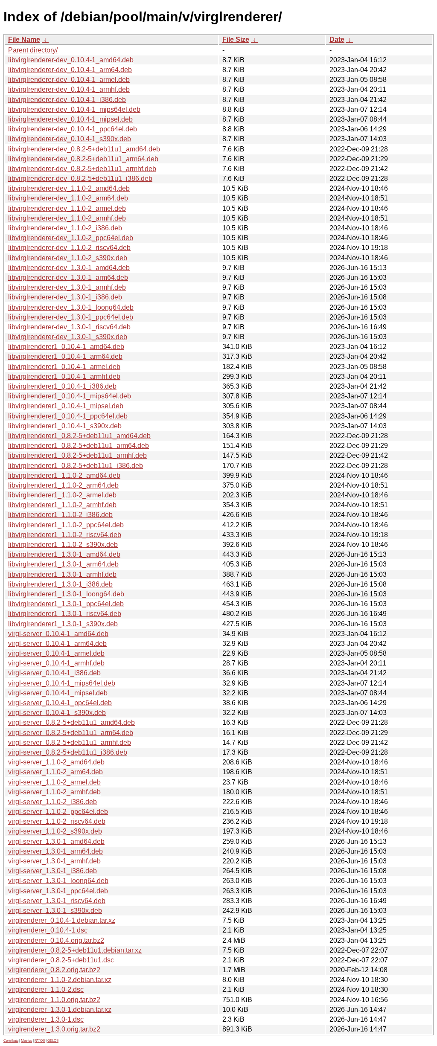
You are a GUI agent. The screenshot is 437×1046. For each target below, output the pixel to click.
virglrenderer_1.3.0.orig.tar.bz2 (54, 1029)
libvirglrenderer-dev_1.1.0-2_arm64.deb (68, 198)
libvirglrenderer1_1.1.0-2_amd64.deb (64, 475)
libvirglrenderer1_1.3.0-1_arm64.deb (63, 564)
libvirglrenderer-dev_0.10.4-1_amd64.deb (71, 60)
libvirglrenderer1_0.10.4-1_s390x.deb (65, 426)
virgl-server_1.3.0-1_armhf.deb (54, 861)
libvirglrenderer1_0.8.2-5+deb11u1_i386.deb (75, 465)
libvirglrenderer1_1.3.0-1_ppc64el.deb (66, 603)
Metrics (26, 1041)
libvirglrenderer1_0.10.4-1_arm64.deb (65, 356)
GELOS (52, 1041)
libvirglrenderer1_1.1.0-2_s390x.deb (63, 544)
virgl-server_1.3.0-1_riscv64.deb (56, 900)
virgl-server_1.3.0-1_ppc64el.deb (58, 891)
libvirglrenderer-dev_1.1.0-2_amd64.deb (69, 188)
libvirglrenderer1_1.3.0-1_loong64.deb (66, 594)
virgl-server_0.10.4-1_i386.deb (54, 673)
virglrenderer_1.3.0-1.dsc (46, 1019)
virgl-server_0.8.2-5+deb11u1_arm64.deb (70, 732)
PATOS (40, 1041)
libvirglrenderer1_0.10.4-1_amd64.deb (66, 346)
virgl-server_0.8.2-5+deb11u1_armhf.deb (69, 742)
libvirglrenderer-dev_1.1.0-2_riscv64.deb (69, 247)
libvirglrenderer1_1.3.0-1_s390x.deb (63, 624)
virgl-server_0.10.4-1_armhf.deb (56, 663)
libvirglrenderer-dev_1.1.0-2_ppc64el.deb (70, 237)
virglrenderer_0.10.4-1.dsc (47, 930)
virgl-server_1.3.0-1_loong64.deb (58, 880)
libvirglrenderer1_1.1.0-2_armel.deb (62, 495)
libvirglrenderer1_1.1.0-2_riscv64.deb (64, 534)
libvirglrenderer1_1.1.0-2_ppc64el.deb (66, 525)
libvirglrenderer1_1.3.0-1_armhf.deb (62, 574)
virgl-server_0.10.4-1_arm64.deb (57, 643)
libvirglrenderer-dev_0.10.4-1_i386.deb (67, 99)
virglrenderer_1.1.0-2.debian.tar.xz (59, 979)
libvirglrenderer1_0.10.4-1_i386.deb (62, 386)
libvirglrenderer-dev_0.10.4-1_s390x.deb (69, 138)
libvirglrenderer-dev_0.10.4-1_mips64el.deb (74, 109)
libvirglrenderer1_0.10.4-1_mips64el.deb (69, 396)
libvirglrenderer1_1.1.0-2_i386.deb (60, 514)
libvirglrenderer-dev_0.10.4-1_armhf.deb (69, 89)
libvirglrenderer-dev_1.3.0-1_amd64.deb (69, 267)
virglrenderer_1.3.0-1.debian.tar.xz (59, 1009)
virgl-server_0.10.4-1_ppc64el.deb (60, 702)
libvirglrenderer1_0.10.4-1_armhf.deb (64, 376)
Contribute (10, 1041)
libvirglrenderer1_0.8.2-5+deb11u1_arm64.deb (78, 445)
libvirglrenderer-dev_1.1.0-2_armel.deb (67, 208)
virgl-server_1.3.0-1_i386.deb (52, 871)
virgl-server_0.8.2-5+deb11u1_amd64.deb (71, 722)
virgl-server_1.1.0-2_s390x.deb (55, 831)
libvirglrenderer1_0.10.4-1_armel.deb (64, 366)
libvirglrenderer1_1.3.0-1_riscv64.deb (64, 613)
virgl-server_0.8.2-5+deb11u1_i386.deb (67, 752)
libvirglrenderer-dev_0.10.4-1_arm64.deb (70, 69)
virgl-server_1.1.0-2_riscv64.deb (56, 821)
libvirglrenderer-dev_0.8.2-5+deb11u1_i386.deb (80, 178)
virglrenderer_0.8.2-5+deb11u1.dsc (61, 960)
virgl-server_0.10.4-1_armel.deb (56, 653)
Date (336, 39)
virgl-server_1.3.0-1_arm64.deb (55, 851)
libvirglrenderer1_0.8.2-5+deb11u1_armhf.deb (77, 455)
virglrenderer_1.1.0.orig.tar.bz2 (54, 999)
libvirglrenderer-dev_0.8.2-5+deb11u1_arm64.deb (83, 159)
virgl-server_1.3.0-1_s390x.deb (55, 910)
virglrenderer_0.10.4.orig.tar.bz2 (56, 940)
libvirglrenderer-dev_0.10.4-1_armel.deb (69, 79)
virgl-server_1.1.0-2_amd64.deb (56, 762)
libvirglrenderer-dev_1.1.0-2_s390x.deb (67, 258)
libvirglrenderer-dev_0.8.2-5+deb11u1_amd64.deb (84, 149)
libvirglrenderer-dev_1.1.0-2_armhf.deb (67, 218)
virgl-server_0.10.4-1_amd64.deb (58, 633)
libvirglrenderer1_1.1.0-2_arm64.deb (63, 485)
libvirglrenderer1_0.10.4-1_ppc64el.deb (68, 416)
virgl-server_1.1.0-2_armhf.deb (54, 792)
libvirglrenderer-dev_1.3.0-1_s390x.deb (67, 336)
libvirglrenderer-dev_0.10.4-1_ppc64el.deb (72, 129)
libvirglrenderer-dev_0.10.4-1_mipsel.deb (70, 119)
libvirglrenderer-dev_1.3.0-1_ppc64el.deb (70, 317)
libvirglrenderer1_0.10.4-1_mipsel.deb (65, 406)
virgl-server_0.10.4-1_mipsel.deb (58, 693)
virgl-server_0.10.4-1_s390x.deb (57, 712)
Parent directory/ (33, 50)
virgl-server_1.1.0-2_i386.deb (52, 801)
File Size (235, 39)
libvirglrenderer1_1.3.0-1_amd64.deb (64, 554)
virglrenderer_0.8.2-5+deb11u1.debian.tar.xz (75, 950)
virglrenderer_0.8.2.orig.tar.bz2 (54, 969)
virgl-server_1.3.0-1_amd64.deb (56, 841)
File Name (24, 39)
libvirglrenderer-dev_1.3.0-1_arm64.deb (68, 277)
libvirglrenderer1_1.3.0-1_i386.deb (60, 584)
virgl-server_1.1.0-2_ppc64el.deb (58, 811)
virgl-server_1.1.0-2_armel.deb (54, 782)
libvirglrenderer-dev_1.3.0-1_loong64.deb (71, 307)
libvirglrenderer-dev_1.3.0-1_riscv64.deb (69, 327)
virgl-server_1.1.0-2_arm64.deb (55, 772)
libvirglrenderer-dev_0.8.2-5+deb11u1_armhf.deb (82, 168)
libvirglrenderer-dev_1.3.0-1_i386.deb (65, 297)
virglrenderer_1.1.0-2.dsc (46, 989)
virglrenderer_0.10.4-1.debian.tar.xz (61, 920)
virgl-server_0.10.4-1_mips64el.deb (61, 683)
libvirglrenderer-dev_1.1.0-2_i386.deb (65, 228)
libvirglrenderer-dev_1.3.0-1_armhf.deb (67, 287)
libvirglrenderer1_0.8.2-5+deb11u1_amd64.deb (79, 435)
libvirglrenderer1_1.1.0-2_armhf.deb (62, 504)
